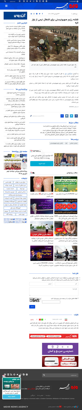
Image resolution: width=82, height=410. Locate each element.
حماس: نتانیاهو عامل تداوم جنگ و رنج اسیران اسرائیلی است (59, 130)
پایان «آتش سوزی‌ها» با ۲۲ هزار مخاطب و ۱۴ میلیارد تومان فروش (16, 47)
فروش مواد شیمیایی (20, 198)
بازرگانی (33, 395)
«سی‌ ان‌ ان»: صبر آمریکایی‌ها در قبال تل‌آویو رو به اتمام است (59, 126)
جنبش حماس (73, 143)
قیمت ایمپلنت (8, 198)
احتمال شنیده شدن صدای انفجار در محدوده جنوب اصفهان (15, 111)
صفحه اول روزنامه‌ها (19, 151)
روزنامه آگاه (9, 214)
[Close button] (20, 376)
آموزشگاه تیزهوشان (9, 201)
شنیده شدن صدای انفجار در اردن (16, 134)
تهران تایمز (21, 214)
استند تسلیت (10, 189)
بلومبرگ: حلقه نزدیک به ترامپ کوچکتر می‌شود (14, 65)
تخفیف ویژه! (11, 396)
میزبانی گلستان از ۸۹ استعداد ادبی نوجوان (15, 53)
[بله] (23, 374)
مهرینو (6, 211)
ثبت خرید (42, 163)
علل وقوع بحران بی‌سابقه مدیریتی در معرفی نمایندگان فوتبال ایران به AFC (15, 83)
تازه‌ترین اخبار (22, 23)
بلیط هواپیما (23, 205)
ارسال (32, 307)
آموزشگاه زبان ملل (15, 208)
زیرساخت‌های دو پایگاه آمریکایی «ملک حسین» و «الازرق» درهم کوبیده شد (14, 129)
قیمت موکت (8, 185)
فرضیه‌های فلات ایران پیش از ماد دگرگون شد (16, 71)
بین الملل (75, 14)
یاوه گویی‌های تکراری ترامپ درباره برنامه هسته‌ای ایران (16, 139)
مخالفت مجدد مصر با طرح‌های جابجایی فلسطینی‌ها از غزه (60, 135)
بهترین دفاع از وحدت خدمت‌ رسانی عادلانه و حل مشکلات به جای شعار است (15, 28)
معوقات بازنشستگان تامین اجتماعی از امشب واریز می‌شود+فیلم (14, 106)
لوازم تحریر (8, 182)
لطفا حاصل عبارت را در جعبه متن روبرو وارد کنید (64, 299)
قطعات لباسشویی (21, 201)
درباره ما (48, 395)
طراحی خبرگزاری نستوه (69, 407)
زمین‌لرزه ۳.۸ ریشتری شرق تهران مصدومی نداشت (16, 94)
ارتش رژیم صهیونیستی (56, 143)
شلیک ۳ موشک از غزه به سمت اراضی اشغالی (63, 128)
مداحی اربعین (22, 192)
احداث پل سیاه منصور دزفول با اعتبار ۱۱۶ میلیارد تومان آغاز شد (15, 77)
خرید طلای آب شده (20, 185)
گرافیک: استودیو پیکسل (53, 407)
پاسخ (32, 320)
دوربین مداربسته (9, 192)
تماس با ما (40, 395)
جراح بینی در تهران (20, 182)
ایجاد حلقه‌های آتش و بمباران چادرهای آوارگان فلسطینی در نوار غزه (58, 133)
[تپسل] (31, 151)
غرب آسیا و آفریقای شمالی (64, 14)
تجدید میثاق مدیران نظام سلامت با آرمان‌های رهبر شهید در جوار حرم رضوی (14, 145)
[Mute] (59, 164)
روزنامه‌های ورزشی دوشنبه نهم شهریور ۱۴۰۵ (17, 172)
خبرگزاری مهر (69, 74)
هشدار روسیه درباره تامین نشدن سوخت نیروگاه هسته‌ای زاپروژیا (16, 41)
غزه (66, 143)
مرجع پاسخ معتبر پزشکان (15, 195)
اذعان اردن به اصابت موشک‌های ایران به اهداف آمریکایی (15, 123)
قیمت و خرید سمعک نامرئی (18, 211)
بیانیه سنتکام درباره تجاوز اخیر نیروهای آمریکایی (14, 117)
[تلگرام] (26, 374)
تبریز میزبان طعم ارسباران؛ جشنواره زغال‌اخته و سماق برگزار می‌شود (15, 100)
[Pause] (56, 164)
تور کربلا (22, 189)
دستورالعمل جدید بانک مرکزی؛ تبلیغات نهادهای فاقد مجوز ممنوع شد (14, 59)
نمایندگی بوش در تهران (11, 205)
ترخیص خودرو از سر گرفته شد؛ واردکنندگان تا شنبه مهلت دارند (16, 35)
